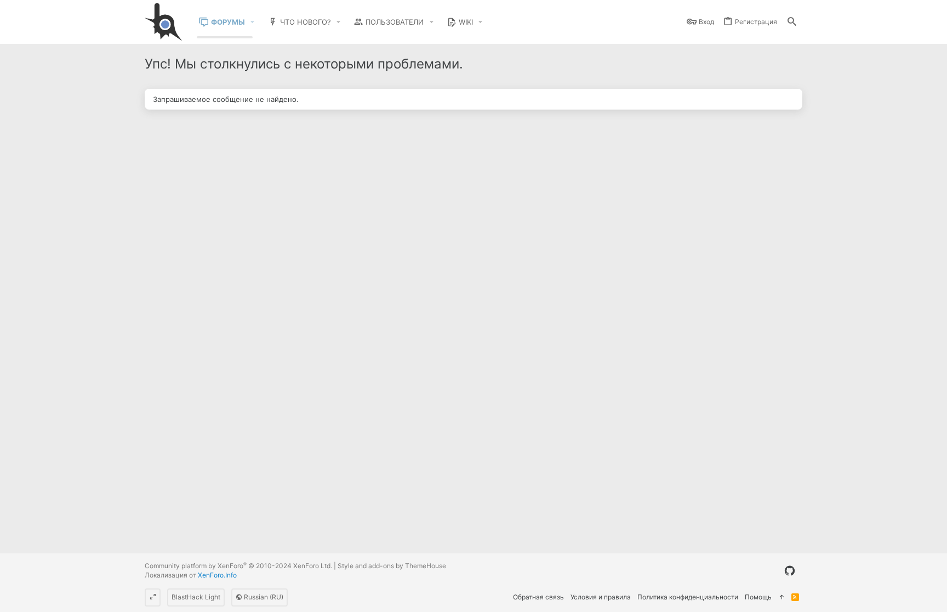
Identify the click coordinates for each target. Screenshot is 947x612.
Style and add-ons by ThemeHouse (392, 566)
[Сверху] (781, 597)
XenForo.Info (217, 575)
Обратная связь (538, 597)
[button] (252, 22)
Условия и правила (601, 597)
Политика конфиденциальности (687, 597)
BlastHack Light (196, 597)
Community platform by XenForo (238, 566)
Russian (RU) (262, 597)
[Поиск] (791, 22)
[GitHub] (790, 571)
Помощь (758, 597)
